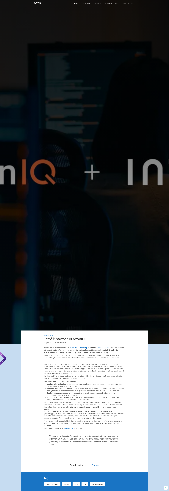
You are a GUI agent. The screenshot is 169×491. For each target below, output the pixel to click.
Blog (116, 3)
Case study (108, 3)
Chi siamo (74, 3)
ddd (85, 484)
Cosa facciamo (85, 3)
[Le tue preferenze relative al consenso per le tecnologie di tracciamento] (166, 488)
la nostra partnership (78, 348)
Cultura (96, 3)
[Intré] (37, 3)
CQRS (76, 484)
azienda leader (104, 348)
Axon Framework (52, 484)
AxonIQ (66, 484)
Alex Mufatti (68, 428)
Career (124, 3)
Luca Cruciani (93, 465)
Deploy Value (48, 335)
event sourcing (97, 484)
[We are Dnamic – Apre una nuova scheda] (3, 358)
